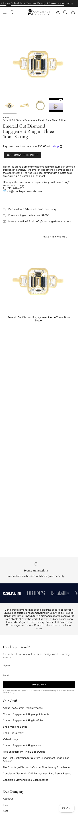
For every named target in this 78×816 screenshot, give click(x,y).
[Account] (65, 12)
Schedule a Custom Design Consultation (37, 3)
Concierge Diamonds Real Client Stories (25, 779)
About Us (8, 798)
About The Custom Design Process (23, 707)
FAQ (5, 811)
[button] (12, 12)
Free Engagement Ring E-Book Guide (24, 751)
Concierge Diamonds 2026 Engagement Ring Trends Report (37, 773)
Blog (5, 805)
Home (6, 117)
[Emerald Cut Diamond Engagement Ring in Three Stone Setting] (39, 278)
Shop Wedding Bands (15, 726)
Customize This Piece (22, 155)
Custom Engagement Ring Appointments (26, 714)
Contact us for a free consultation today (53, 627)
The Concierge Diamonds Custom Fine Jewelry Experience (36, 767)
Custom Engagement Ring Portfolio (23, 720)
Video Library (10, 739)
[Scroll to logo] (12, 593)
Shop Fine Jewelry (13, 732)
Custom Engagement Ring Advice (22, 745)
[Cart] (73, 12)
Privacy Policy (56, 690)
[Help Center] (58, 12)
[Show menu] (4, 12)
